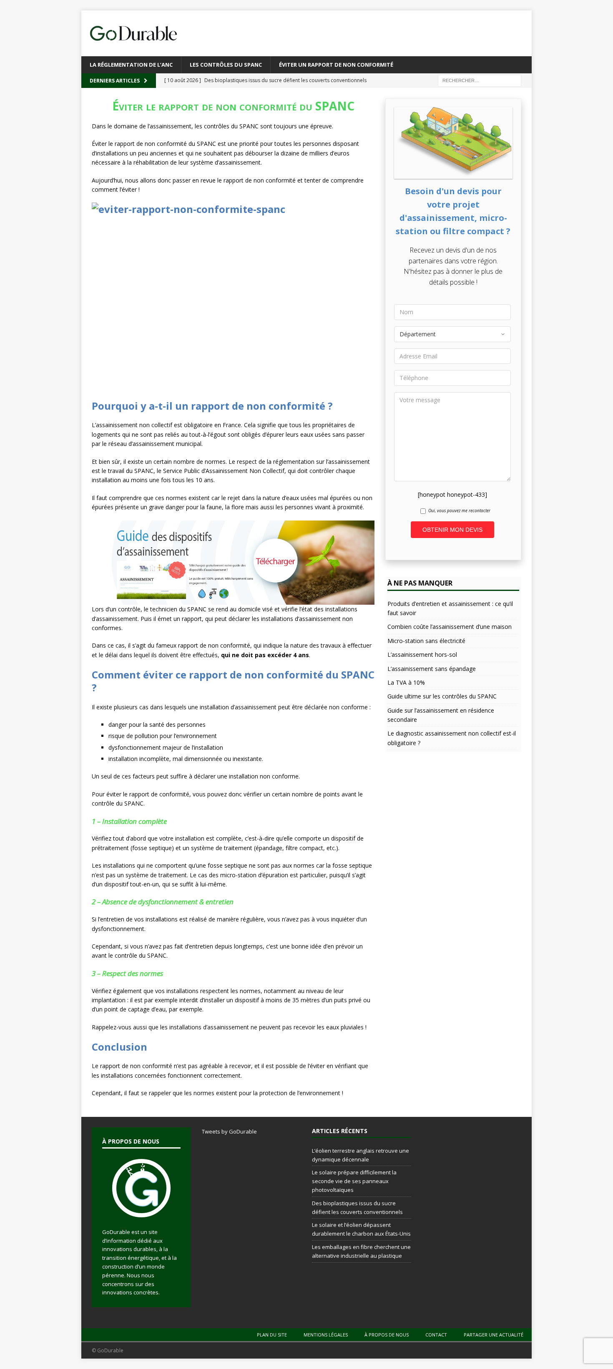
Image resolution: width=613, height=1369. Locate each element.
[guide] (233, 600)
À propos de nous (386, 1334)
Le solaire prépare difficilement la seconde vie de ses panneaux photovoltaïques (354, 1181)
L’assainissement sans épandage (431, 669)
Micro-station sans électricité (426, 641)
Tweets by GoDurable (229, 1131)
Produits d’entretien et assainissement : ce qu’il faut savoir (450, 608)
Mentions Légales (326, 1334)
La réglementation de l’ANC (131, 64)
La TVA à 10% (406, 682)
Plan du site (272, 1334)
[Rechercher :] (479, 80)
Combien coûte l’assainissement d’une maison (449, 627)
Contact (436, 1334)
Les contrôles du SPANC (226, 64)
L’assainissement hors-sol (422, 654)
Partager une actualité (493, 1334)
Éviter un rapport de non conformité (336, 64)
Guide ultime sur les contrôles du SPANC (442, 696)
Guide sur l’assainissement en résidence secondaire (440, 714)
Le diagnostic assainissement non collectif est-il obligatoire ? (451, 737)
